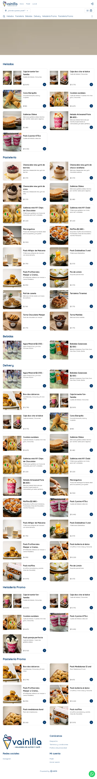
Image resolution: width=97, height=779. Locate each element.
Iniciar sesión (55, 762)
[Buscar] (4, 16)
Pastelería (19, 16)
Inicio (22, 4)
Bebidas (28, 16)
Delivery (37, 16)
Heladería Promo (49, 16)
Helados (10, 16)
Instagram (7, 759)
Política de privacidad (58, 748)
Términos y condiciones (59, 744)
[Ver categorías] (92, 16)
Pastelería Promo (65, 16)
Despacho (54, 741)
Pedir (28, 4)
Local (35, 4)
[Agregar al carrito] (44, 84)
